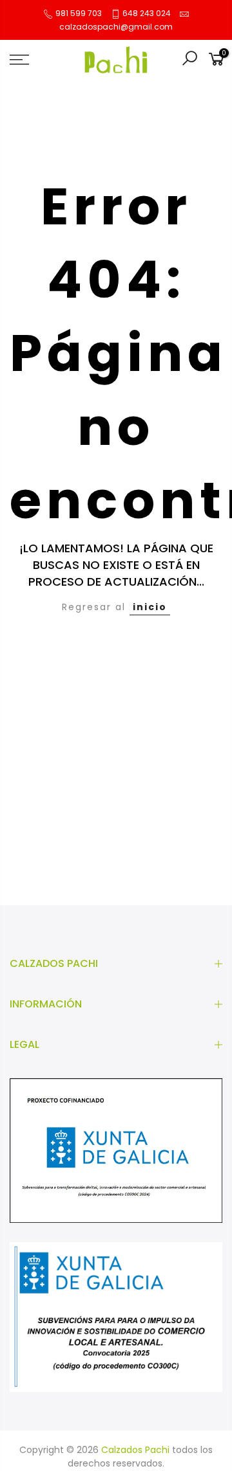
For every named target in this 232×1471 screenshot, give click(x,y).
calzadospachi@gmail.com (116, 26)
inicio (150, 606)
